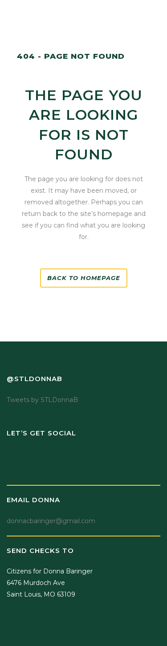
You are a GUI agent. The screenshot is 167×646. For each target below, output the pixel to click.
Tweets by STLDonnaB (42, 400)
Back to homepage (83, 277)
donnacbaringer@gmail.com (51, 521)
